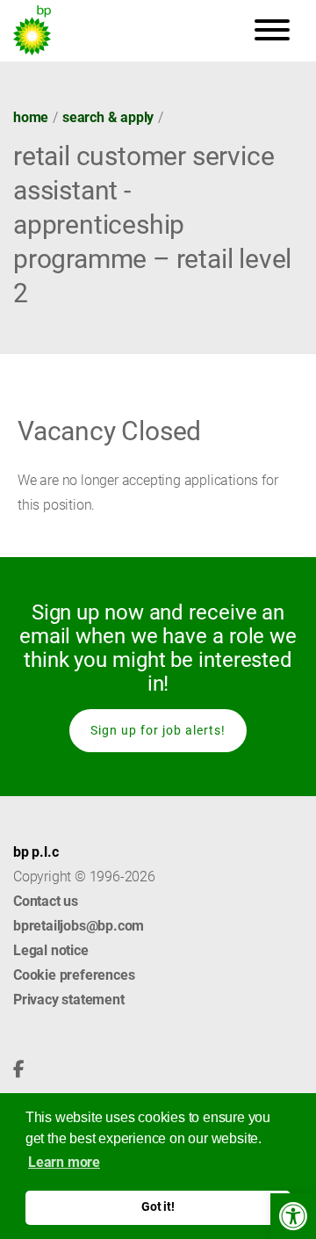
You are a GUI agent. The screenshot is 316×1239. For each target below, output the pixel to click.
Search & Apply (108, 117)
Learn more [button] (64, 1162)
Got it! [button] (158, 1206)
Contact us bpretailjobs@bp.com (78, 913)
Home (30, 117)
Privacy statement (69, 999)
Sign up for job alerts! (158, 730)
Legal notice (51, 950)
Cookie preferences (73, 975)
